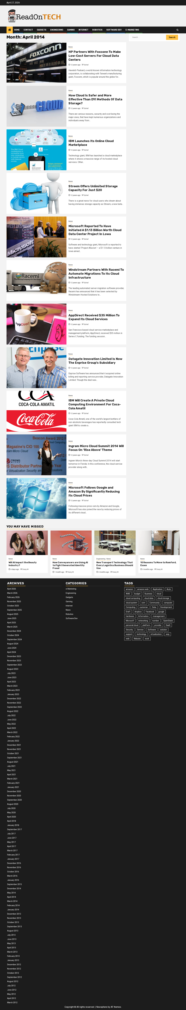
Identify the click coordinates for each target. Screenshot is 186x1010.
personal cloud (132, 625)
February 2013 (13, 956)
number (155, 621)
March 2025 (12, 627)
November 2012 (14, 969)
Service (140, 630)
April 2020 (11, 817)
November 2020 (14, 796)
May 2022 (11, 724)
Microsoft (130, 621)
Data (154, 607)
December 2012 (14, 964)
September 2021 (14, 758)
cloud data (148, 598)
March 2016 (12, 876)
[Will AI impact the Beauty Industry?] (27, 543)
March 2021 (12, 779)
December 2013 (14, 914)
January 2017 (13, 859)
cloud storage (163, 598)
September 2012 (14, 977)
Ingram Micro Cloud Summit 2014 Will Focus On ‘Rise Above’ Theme (96, 448)
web (127, 639)
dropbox (138, 612)
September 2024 (14, 639)
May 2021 (11, 770)
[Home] (9, 30)
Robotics (97, 30)
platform (146, 625)
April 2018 (11, 821)
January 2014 (13, 910)
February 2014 (13, 905)
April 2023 (11, 682)
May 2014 (11, 893)
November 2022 (14, 703)
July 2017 (11, 834)
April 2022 (11, 728)
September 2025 (14, 610)
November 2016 (14, 867)
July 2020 (11, 808)
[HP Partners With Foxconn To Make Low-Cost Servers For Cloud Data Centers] (36, 62)
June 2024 (11, 648)
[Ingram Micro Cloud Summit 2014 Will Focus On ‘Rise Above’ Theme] (36, 454)
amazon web (143, 589)
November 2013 (14, 918)
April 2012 (11, 998)
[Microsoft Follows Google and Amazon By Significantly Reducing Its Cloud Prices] (36, 498)
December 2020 (14, 791)
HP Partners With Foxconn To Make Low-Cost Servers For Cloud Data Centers (94, 55)
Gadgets (41, 30)
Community (155, 603)
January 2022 (13, 741)
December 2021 (14, 745)
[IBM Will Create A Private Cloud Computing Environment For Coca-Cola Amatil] (36, 411)
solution (163, 630)
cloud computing (133, 598)
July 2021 (11, 766)
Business (148, 594)
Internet (83, 30)
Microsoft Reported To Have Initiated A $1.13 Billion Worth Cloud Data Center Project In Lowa (94, 230)
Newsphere (101, 1007)
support (129, 634)
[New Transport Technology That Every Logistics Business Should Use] (115, 543)
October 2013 (13, 922)
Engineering (56, 30)
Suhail (86, 65)
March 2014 (12, 901)
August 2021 (12, 762)
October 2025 (13, 606)
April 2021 (11, 774)
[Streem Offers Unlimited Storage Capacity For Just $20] (36, 193)
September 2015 (14, 884)
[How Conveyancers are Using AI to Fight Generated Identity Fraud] (71, 543)
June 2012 (11, 990)
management (159, 616)
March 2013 (12, 952)
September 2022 (14, 707)
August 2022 (12, 711)
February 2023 (13, 690)
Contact (28, 30)
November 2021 (14, 749)
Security (129, 630)
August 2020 (12, 804)
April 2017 (11, 846)
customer (144, 607)
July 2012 (11, 986)
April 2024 (11, 652)
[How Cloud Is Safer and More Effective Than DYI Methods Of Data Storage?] (36, 106)
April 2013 (11, 948)
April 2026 (11, 589)
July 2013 (11, 935)
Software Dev (114, 30)
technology (141, 634)
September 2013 (14, 926)
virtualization (156, 634)
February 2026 (13, 597)
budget (137, 594)
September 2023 (14, 665)
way (167, 634)
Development (166, 607)
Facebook (150, 612)
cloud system (131, 603)
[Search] (177, 30)
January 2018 (13, 825)
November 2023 (14, 660)
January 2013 (13, 960)
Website (137, 639)
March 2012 (12, 1002)
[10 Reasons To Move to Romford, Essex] (159, 543)
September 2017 (14, 829)
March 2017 (12, 850)
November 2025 (14, 601)
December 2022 (14, 698)
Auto (169, 589)
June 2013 (11, 939)
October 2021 (13, 753)
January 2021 (13, 787)
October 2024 (13, 635)
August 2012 (12, 981)
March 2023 (12, 686)
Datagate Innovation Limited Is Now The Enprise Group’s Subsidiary (95, 361)
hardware (130, 616)
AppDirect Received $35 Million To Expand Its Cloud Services (94, 317)
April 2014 (11, 897)
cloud (159, 594)
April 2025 (11, 622)
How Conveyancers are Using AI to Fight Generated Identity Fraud (70, 565)
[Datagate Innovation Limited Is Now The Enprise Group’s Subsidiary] (36, 367)
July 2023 (11, 673)
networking (143, 621)
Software (152, 630)
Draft (128, 612)
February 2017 (13, 855)
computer (168, 603)
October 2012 (13, 973)
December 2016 (14, 863)
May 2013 (11, 943)
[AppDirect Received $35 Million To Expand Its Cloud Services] (36, 324)
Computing (130, 607)
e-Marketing (132, 30)
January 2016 (13, 880)
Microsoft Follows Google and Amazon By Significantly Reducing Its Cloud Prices (94, 491)
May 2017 (11, 842)
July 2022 (11, 715)
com (143, 603)
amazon (129, 589)
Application (157, 589)
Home (17, 30)
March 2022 (12, 732)
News (70, 47)
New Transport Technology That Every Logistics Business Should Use (114, 565)
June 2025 (11, 618)
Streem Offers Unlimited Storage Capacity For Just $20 (93, 188)
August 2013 (12, 931)
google (161, 612)
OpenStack (168, 621)
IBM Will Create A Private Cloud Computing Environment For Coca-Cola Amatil (94, 404)
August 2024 (12, 644)
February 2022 (13, 736)
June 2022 (11, 720)
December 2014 (14, 888)
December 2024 (14, 631)
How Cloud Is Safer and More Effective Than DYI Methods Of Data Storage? (95, 99)
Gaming (71, 30)
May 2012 (11, 994)
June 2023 (11, 677)
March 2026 (12, 593)
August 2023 (12, 669)
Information (143, 616)
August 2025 (12, 614)
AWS (128, 594)
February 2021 (13, 783)
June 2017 (11, 838)
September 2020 (14, 800)
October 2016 (13, 872)
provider (157, 625)
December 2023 (14, 656)
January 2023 (13, 694)
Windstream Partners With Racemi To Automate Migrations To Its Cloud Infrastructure (96, 273)
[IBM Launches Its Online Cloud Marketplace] (36, 149)
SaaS (168, 625)
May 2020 (11, 812)
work (147, 639)
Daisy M (25, 569)
